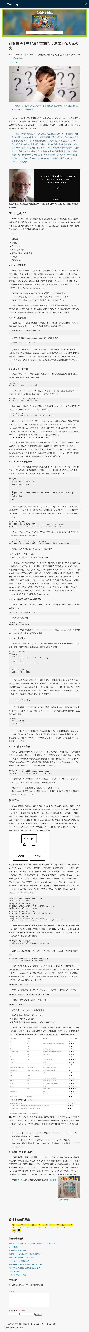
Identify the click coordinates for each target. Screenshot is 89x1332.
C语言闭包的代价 (15, 1271)
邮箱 (22, 1311)
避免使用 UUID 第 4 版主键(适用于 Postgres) (25, 1264)
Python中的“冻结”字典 (17, 1275)
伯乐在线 (52, 1180)
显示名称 (13, 1311)
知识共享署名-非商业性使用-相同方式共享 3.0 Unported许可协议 (33, 1324)
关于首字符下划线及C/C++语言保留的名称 (25, 1254)
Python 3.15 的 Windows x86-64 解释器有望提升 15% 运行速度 (32, 1243)
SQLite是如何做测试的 (17, 1250)
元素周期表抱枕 (63, 1200)
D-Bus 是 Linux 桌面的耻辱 (19, 1261)
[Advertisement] (44, 1216)
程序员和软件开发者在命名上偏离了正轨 (24, 1268)
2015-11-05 (14, 63)
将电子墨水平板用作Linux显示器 (21, 1257)
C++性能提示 (14, 1247)
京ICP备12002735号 (16, 1328)
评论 (11, 1291)
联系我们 (7, 1328)
